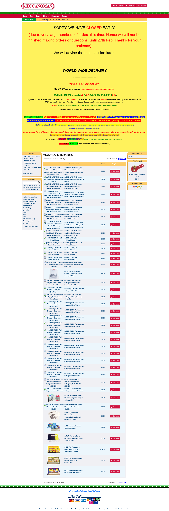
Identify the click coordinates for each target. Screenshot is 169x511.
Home (25, 16)
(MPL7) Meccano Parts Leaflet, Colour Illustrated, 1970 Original (73, 438)
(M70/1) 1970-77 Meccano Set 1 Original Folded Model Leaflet (74, 179)
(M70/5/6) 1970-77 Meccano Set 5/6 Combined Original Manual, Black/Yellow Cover (73, 225)
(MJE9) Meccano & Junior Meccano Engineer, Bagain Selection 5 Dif (73, 398)
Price (103, 164)
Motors (46, 16)
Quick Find (32, 179)
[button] (118, 5)
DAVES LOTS (28, 159)
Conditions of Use (29, 203)
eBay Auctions (137, 183)
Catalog (45, 20)
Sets (31, 16)
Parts (38, 16)
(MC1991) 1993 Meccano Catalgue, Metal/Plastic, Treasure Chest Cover (72, 283)
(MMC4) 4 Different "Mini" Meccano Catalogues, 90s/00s (73, 407)
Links (24, 212)
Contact (86, 509)
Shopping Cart (137, 153)
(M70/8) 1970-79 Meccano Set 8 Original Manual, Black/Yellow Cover (73, 233)
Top (39, 20)
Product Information (30, 197)
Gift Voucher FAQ (29, 219)
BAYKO (26, 169)
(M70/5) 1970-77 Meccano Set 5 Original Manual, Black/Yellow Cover (73, 217)
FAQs (24, 216)
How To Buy (27, 208)
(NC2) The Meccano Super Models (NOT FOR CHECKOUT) (73, 460)
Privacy (77, 509)
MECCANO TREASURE (31, 156)
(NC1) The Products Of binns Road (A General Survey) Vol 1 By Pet (72, 449)
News (24, 214)
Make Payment (28, 221)
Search (69, 509)
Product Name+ (74, 164)
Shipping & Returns (29, 199)
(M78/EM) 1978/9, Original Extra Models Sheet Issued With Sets (73, 265)
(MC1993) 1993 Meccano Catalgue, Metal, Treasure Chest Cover (73, 297)
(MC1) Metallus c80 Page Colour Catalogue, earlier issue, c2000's (73, 274)
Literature (55, 16)
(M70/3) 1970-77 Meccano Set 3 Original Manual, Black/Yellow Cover (73, 203)
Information (32, 194)
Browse (31, 153)
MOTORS (27, 165)
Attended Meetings (29, 201)
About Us (26, 210)
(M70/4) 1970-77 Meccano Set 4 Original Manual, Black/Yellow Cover (73, 210)
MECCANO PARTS (30, 163)
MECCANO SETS (29, 161)
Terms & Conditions (57, 509)
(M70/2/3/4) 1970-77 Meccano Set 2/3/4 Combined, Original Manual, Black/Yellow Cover (74, 194)
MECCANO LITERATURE (59, 20)
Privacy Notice (27, 205)
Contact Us (26, 223)
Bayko (64, 16)
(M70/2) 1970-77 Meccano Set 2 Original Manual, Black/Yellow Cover (73, 186)
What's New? (137, 161)
